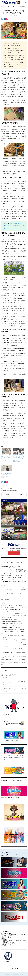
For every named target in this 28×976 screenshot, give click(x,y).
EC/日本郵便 (10, 589)
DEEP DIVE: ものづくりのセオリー (11, 567)
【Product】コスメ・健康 (16, 643)
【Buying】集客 (12, 623)
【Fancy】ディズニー (19, 623)
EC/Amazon (23, 583)
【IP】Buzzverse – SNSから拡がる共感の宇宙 (10, 627)
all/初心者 (3, 560)
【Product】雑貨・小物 (7, 490)
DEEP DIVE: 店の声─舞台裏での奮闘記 (11, 577)
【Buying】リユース (5, 617)
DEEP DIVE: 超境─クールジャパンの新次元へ (10, 583)
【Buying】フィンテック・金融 (6, 613)
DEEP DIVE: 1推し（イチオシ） (8, 564)
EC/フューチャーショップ (19, 587)
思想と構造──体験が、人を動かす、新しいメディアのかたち (13, 941)
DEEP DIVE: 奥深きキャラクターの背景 (11, 575)
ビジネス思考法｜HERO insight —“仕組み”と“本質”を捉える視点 (13, 656)
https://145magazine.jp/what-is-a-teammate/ (11, 797)
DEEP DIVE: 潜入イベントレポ (9, 579)
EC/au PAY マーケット (5, 585)
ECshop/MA (3, 591)
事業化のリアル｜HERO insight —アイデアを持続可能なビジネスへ (13, 660)
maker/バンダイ (4, 603)
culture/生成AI (9, 562)
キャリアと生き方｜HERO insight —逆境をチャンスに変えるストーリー (13, 653)
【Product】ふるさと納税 (21, 639)
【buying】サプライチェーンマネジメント (8, 611)
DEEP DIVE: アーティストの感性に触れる (12, 569)
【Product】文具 (22, 644)
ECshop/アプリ (4, 593)
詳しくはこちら (14, 553)
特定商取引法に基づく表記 (8, 943)
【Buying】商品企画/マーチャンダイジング (11, 621)
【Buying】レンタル (13, 617)
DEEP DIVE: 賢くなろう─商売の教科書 (13, 581)
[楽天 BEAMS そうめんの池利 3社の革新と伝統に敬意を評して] (6, 468)
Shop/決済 (2, 609)
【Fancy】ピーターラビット (4, 625)
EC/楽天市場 (23, 589)
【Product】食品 (18, 649)
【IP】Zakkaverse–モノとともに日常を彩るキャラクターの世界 (12, 635)
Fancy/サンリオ (14, 601)
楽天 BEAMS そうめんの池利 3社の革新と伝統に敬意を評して (6, 473)
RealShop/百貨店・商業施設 (7, 607)
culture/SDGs (8, 560)
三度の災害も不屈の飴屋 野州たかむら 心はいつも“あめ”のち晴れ (14, 226)
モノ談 (15, 15)
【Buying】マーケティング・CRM (18, 615)
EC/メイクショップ (4, 589)
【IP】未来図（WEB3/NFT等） (8, 639)
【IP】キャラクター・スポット (7, 637)
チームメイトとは (6, 939)
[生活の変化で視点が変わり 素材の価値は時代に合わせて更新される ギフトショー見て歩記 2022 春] (18, 451)
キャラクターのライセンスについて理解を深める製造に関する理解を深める (13, 757)
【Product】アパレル (16, 641)
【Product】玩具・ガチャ (6, 646)
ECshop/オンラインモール (14, 593)
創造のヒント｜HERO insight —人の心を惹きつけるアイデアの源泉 (13, 663)
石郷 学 (7, 485)
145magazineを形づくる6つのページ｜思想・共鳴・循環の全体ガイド (13, 935)
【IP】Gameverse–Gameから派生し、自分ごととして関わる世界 (12, 629)
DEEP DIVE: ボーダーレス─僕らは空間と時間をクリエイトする (13, 572)
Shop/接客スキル (23, 607)
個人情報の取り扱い (6, 944)
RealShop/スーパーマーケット (7, 605)
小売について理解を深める (11, 740)
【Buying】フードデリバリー (5, 615)
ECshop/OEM (14, 490)
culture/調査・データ (19, 562)
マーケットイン (11, 15)
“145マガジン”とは (6, 933)
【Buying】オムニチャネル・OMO (12, 609)
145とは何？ (7, 714)
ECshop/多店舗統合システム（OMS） (15, 597)
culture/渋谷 (3, 562)
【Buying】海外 (4, 623)
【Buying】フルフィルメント (17, 613)
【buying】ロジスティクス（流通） (9, 619)
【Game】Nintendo (15, 625)
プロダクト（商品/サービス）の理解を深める (13, 780)
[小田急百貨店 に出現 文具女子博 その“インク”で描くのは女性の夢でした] (6, 451)
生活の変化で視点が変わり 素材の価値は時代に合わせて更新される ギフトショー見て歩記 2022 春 (18, 457)
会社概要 (3, 945)
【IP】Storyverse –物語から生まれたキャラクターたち (13, 632)
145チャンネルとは (6, 937)
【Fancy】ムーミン (10, 625)
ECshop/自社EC (5, 599)
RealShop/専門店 (18, 605)
